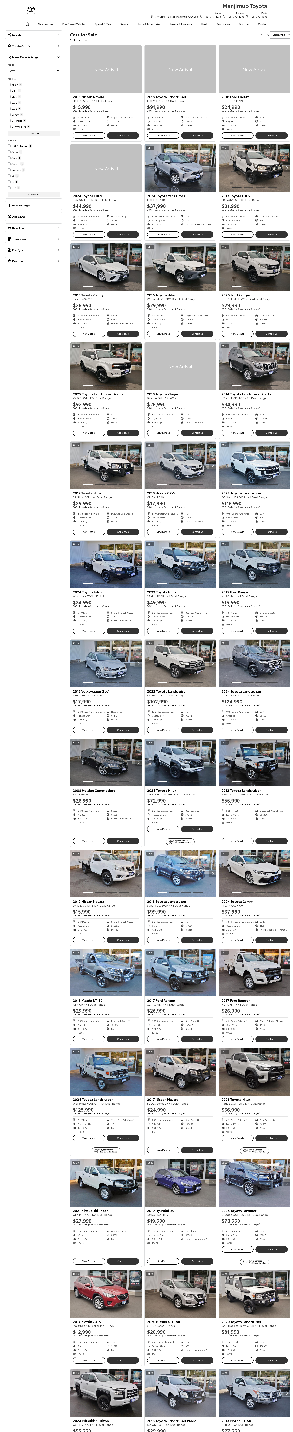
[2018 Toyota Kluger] (180, 366)
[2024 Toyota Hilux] (106, 168)
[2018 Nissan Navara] (106, 69)
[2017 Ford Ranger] (254, 564)
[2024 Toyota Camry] (254, 873)
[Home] (27, 24)
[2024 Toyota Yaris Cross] (180, 168)
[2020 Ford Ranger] (254, 267)
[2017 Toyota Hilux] (254, 168)
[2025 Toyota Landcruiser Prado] (106, 366)
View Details (88, 135)
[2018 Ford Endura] (254, 69)
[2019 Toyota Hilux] (106, 465)
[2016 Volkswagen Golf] (106, 663)
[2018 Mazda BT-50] (106, 972)
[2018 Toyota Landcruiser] (180, 69)
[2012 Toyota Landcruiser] (254, 762)
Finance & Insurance (181, 24)
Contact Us (123, 135)
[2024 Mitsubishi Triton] (106, 1393)
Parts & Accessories (149, 24)
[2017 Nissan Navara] (106, 873)
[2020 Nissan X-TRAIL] (180, 1294)
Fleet (204, 24)
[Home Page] (30, 10)
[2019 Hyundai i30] (180, 1183)
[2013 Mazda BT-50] (254, 1393)
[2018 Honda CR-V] (180, 465)
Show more (33, 133)
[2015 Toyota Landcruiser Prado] (180, 1393)
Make (11, 64)
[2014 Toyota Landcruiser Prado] (254, 366)
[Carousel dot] (162, 187)
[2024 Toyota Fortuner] (254, 1183)
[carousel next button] (212, 168)
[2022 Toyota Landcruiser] (254, 465)
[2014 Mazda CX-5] (106, 1294)
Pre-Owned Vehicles (74, 24)
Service (124, 24)
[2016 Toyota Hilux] (180, 267)
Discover (244, 24)
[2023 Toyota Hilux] (254, 1072)
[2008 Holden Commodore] (106, 762)
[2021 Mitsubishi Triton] (106, 1183)
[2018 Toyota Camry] (106, 267)
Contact (263, 24)
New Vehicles (45, 24)
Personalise (223, 24)
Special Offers (103, 24)
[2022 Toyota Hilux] (180, 564)
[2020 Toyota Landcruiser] (254, 1294)
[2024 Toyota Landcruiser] (254, 663)
